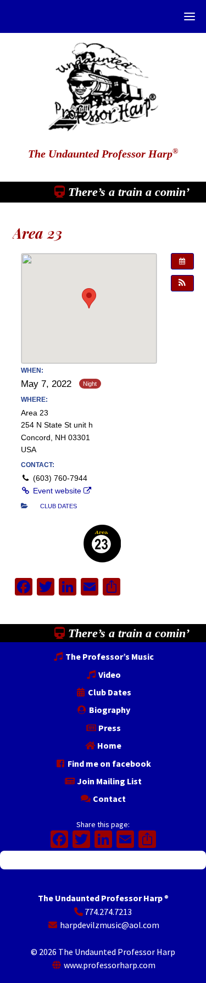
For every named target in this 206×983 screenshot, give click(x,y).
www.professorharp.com (108, 964)
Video (109, 674)
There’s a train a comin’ (127, 192)
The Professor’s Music (109, 656)
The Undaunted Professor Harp (103, 154)
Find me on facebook (108, 763)
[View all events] (182, 261)
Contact (108, 798)
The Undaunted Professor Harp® (103, 81)
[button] (182, 283)
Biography (108, 709)
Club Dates (108, 692)
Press (109, 727)
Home (108, 745)
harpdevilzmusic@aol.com (108, 924)
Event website (57, 490)
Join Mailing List (108, 781)
